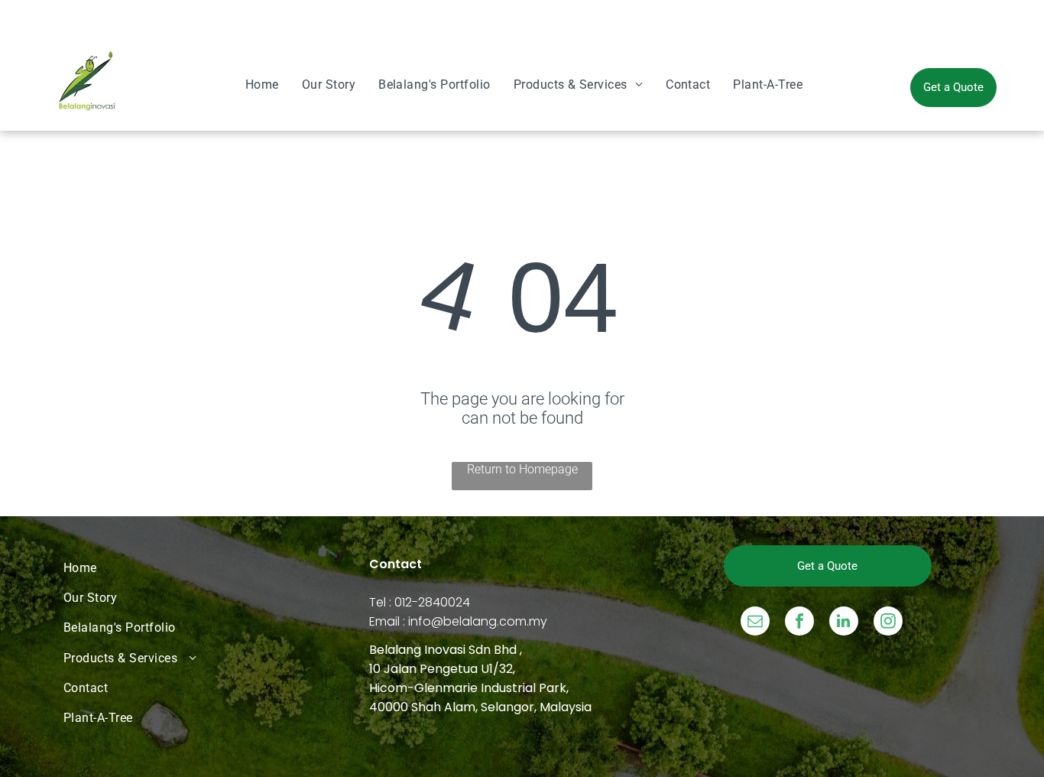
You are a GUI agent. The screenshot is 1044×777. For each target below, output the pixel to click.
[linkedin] (843, 622)
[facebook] (799, 622)
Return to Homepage (522, 469)
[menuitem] (262, 84)
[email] (755, 622)
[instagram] (888, 622)
